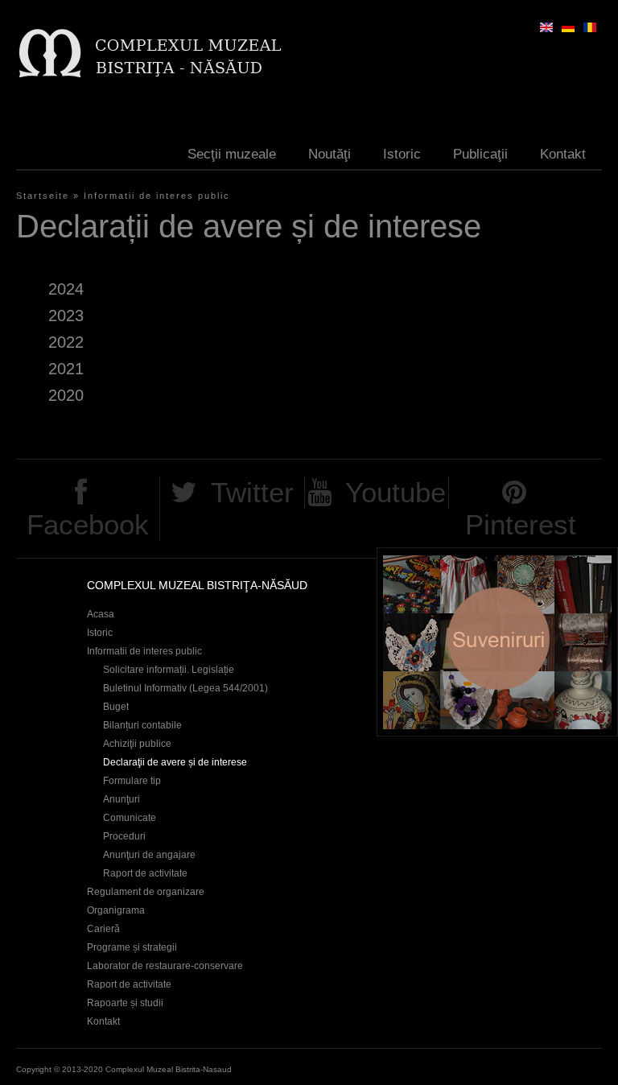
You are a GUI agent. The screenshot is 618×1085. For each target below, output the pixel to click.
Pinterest (520, 524)
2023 (66, 315)
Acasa (100, 614)
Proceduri (124, 836)
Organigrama (116, 910)
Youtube (395, 492)
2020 (66, 395)
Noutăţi (329, 154)
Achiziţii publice (137, 743)
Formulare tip (132, 780)
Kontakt (563, 154)
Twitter (252, 492)
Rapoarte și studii (125, 1003)
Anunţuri (121, 799)
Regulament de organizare (145, 891)
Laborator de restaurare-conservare (165, 966)
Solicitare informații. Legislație (168, 669)
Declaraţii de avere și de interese (175, 762)
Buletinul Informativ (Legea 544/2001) (185, 688)
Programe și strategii (132, 947)
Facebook (88, 524)
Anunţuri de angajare (149, 854)
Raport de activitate (145, 873)
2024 (66, 289)
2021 (66, 368)
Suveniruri (497, 641)
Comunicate (129, 817)
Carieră (103, 928)
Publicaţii (480, 154)
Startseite (42, 195)
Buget (116, 706)
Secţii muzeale (231, 154)
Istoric (402, 154)
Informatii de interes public (157, 195)
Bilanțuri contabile (142, 725)
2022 (66, 342)
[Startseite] (149, 52)
